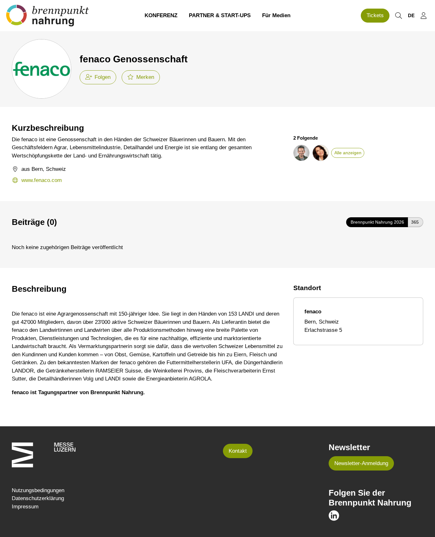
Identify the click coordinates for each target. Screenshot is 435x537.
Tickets (375, 15)
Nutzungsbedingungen (38, 490)
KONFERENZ (161, 15)
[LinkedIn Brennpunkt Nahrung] (334, 515)
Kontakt (238, 451)
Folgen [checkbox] (103, 77)
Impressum (25, 507)
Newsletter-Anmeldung (361, 463)
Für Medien (276, 15)
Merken (145, 77)
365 (415, 222)
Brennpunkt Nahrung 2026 (377, 222)
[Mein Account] (423, 16)
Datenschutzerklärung (38, 498)
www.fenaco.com (41, 180)
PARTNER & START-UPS (220, 15)
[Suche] (398, 16)
